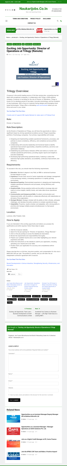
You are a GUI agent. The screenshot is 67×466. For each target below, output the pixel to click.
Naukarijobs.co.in (33, 9)
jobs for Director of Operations (21, 296)
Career (9, 44)
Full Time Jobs (17, 44)
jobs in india (36, 296)
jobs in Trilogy (12, 299)
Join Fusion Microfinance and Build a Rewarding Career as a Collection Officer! (14, 284)
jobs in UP (21, 299)
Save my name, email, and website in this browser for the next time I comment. (31, 395)
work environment (41, 105)
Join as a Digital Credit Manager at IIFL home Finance (41, 1)
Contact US (32, 23)
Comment (11, 353)
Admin (10, 54)
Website (10, 388)
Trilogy (10, 302)
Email (10, 381)
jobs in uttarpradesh (32, 299)
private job (29, 44)
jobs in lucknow (46, 296)
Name (10, 374)
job (23, 44)
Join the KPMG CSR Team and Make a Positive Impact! (39, 451)
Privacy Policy (35, 18)
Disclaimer (47, 18)
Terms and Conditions (20, 18)
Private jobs (36, 44)
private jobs (53, 299)
